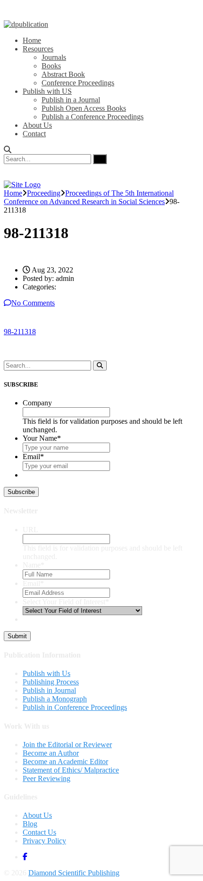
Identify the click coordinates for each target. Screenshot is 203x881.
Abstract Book (63, 74)
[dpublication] (26, 24)
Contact (34, 134)
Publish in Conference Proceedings (75, 707)
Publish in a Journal (71, 100)
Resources (38, 49)
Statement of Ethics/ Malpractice (71, 770)
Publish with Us (46, 673)
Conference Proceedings (78, 83)
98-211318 (20, 332)
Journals (54, 57)
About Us (37, 125)
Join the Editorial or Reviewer (67, 745)
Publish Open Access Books (84, 108)
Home (32, 40)
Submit (17, 636)
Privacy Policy (44, 841)
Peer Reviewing (46, 778)
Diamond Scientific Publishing (73, 873)
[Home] (22, 185)
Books (51, 66)
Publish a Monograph (55, 699)
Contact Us (39, 832)
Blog (30, 824)
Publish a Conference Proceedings (93, 117)
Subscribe (21, 491)
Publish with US (47, 91)
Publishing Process (51, 682)
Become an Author (51, 753)
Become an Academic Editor (65, 761)
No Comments (33, 303)
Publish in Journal (49, 690)
